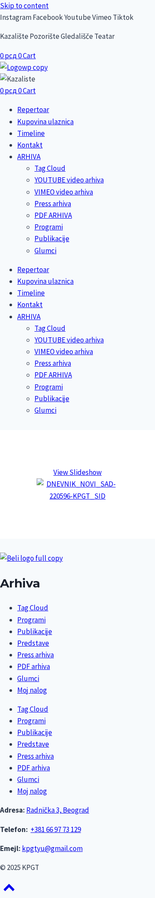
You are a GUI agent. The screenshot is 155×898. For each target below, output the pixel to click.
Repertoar (33, 109)
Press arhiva (52, 203)
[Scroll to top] (9, 890)
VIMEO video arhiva (63, 192)
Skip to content (24, 5)
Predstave (33, 643)
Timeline (31, 133)
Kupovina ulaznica (45, 121)
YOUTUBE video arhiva (69, 180)
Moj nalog (32, 690)
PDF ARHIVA (53, 215)
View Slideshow (77, 472)
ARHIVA (28, 156)
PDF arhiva (33, 666)
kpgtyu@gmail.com (52, 848)
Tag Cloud (49, 168)
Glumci (45, 250)
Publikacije (51, 238)
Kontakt (30, 145)
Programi (48, 227)
